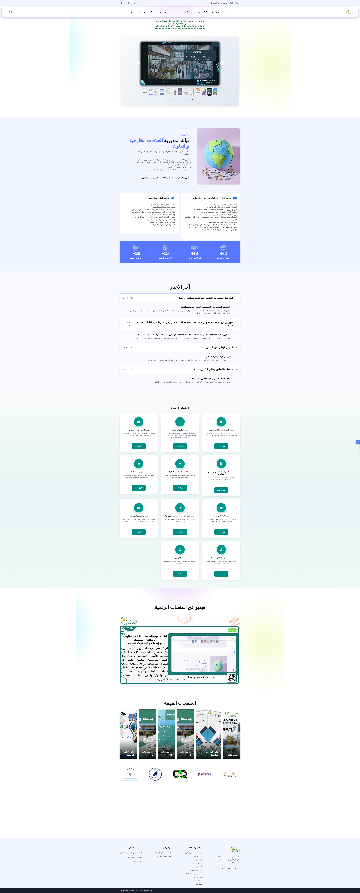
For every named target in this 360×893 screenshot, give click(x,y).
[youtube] (222, 868)
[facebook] (235, 868)
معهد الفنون (198, 884)
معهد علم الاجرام (197, 880)
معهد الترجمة (198, 877)
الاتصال (152, 12)
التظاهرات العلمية (164, 12)
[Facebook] (141, 3)
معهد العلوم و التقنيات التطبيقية (192, 874)
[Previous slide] (137, 63)
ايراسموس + (141, 12)
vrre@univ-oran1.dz (220, 3)
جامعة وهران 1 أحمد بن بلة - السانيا (130, 853)
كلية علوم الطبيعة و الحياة (194, 856)
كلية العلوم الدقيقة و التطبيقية (193, 853)
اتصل (132, 12)
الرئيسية (229, 12)
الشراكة (186, 12)
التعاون (176, 12)
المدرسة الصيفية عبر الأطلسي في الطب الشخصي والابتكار (205, 298)
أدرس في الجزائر (216, 12)
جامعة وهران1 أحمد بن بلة (164, 856)
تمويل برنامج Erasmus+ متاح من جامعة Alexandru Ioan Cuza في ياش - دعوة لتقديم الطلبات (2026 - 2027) (183, 334)
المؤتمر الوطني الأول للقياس (219, 347)
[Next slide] (222, 63)
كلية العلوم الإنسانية (196, 867)
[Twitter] (134, 3)
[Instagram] (122, 3)
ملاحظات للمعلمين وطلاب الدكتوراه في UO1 (212, 369)
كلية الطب (199, 860)
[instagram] (216, 868)
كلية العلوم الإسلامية (196, 870)
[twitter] (229, 868)
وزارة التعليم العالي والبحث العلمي (162, 853)
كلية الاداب (199, 863)
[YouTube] (128, 3)
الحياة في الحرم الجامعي (200, 12)
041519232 (236, 3)
